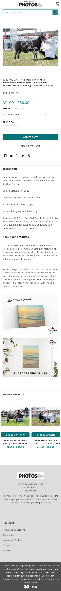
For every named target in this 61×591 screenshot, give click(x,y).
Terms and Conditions (14, 529)
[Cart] (57, 4)
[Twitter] (23, 155)
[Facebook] (5, 155)
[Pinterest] (28, 155)
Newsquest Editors (12, 540)
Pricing (6, 545)
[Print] (17, 155)
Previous (52, 394)
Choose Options (15, 434)
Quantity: (8, 122)
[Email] (11, 155)
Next (58, 394)
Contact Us (8, 535)
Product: (13, 108)
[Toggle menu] (4, 4)
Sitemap (7, 550)
